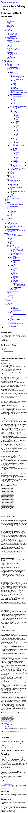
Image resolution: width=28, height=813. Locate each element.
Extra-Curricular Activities (13, 229)
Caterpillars (15, 122)
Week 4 (17, 117)
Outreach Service (11, 322)
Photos (14, 256)
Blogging (9, 292)
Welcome (9, 22)
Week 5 (17, 118)
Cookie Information (8, 724)
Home (5, 348)
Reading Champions (14, 100)
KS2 (11, 45)
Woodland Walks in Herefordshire (18, 168)
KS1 (11, 44)
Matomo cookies (8, 784)
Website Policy (7, 726)
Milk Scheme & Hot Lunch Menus (15, 226)
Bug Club (15, 264)
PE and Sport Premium (12, 46)
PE (7, 200)
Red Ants (15, 138)
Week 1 (17, 113)
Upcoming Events (17, 287)
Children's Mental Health (12, 234)
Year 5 (14, 86)
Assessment (9, 32)
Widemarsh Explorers (15, 319)
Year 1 (14, 80)
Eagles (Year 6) (13, 289)
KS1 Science (13, 212)
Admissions (9, 30)
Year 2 (14, 81)
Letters (14, 258)
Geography (9, 171)
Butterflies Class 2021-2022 (19, 165)
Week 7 (17, 121)
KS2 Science (13, 211)
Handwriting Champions (15, 96)
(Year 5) (11, 274)
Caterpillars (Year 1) (14, 252)
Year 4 (14, 84)
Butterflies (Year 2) (14, 257)
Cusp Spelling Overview (18, 76)
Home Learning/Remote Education (15, 235)
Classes (8, 304)
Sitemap (5, 723)
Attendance (9, 227)
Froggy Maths (13, 193)
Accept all (9, 750)
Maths (8, 179)
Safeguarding (10, 52)
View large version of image (7, 488)
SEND (8, 59)
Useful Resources (17, 310)
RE (7, 207)
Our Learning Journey (18, 250)
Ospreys (11, 318)
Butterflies (15, 131)
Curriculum (6, 60)
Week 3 (17, 115)
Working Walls (16, 277)
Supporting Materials (20, 284)
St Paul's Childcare (11, 297)
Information (9, 320)
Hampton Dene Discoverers (13, 64)
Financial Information (12, 38)
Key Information (7, 29)
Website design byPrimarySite (11, 731)
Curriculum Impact (14, 184)
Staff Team (9, 23)
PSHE (8, 203)
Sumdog (12, 195)
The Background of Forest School (18, 106)
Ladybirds (15, 111)
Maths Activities (13, 237)
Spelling (11, 75)
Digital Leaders (13, 67)
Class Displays (16, 276)
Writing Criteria (13, 33)
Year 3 (14, 83)
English (8, 69)
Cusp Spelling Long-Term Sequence (20, 78)
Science (8, 208)
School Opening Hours (12, 223)
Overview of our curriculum (16, 204)
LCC (5, 299)
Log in (5, 328)
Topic (14, 311)
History (8, 175)
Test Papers (15, 288)
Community (6, 293)
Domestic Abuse (13, 53)
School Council (10, 245)
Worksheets (15, 266)
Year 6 (14, 87)
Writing (11, 71)
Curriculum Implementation (16, 183)
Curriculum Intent (14, 181)
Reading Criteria (13, 34)
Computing (9, 65)
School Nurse (13, 57)
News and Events (8, 214)
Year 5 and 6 (16, 88)
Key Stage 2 (12, 173)
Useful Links (10, 295)
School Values (10, 25)
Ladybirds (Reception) (15, 247)
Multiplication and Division (16, 187)
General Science (13, 210)
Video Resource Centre (12, 291)
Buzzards (12, 312)
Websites (12, 196)
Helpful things (16, 254)
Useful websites (16, 260)
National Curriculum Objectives (17, 191)
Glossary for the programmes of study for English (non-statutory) (18, 93)
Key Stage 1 (12, 172)
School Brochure (11, 21)
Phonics (11, 95)
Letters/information (17, 253)
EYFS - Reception (14, 243)
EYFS (11, 42)
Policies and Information (12, 48)
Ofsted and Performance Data (14, 41)
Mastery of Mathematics (15, 180)
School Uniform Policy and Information (16, 225)
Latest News (9, 215)
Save (14, 811)
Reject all (3, 750)
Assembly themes (14, 206)
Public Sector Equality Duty (13, 49)
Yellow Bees (16, 161)
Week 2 (17, 114)
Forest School (10, 104)
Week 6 (17, 119)
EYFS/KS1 (12, 188)
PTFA (8, 296)
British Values (10, 37)
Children (6, 233)
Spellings (15, 261)
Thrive (11, 239)
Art (7, 63)
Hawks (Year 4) (13, 268)
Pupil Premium (10, 50)
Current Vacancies (11, 27)
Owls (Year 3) (13, 265)
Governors (9, 40)
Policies (8, 301)
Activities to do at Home (15, 169)
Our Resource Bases (11, 326)
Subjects (15, 283)
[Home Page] (10, 2)
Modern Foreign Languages (13, 198)
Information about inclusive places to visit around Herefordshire (16, 324)
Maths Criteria (13, 36)
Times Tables (13, 192)
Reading (12, 72)
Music (8, 199)
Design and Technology (12, 68)
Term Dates (9, 222)
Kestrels (11, 316)
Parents (5, 219)
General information (11, 220)
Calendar (9, 216)
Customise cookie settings (18, 750)
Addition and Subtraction (15, 185)
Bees (14, 144)
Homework (15, 280)
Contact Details (10, 26)
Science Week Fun (14, 167)
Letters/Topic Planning (18, 249)
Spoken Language (14, 73)
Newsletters (9, 218)
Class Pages (9, 246)
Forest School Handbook (15, 107)
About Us (6, 19)
